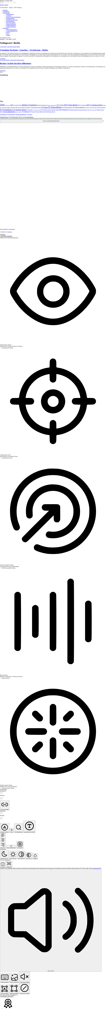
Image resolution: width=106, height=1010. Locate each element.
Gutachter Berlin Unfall (16, 107)
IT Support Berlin (101, 107)
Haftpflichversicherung (11, 20)
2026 (2, 105)
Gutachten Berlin (6, 107)
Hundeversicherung (11, 26)
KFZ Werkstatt (11, 114)
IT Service (29, 114)
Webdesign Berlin (51, 111)
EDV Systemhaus (82, 105)
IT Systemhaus (6, 109)
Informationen (6, 13)
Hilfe (23, 107)
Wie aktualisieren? (97, 868)
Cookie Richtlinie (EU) (12, 31)
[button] (103, 121)
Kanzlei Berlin (55, 109)
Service (8, 32)
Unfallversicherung (11, 25)
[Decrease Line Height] (1, 818)
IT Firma (44, 107)
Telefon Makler (39, 111)
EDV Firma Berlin (70, 105)
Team (7, 33)
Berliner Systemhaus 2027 (51, 105)
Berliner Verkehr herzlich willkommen (15, 63)
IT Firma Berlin (55, 107)
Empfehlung (6, 11)
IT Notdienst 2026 (88, 107)
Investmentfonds (10, 21)
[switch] (6, 348)
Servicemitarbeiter (9, 112)
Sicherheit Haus (4, 117)
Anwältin (16, 105)
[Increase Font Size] (1, 793)
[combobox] (51, 120)
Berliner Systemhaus (29, 105)
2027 (12, 105)
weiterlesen (3, 58)
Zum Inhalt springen (5, 995)
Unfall (44, 111)
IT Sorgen (94, 107)
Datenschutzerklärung (11, 29)
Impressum (5, 28)
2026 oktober (7, 105)
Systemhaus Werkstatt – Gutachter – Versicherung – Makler (24, 50)
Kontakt (8, 35)
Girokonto (8, 15)
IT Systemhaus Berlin (19, 110)
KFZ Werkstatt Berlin (73, 109)
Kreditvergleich (10, 14)
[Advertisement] (46, 88)
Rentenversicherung (11, 24)
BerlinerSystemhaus (42, 105)
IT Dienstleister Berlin (35, 107)
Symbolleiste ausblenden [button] (6, 236)
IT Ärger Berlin (44, 109)
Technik (33, 111)
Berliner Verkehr (4, 5)
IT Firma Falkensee (79, 107)
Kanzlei (50, 109)
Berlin (20, 105)
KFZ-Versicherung (10, 22)
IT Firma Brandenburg (67, 107)
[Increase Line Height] (1, 813)
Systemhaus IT (26, 111)
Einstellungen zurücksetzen (7, 996)
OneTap (10, 232)
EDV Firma (60, 105)
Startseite (5, 10)
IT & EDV (27, 107)
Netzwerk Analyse (82, 109)
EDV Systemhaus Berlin (94, 105)
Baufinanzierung (10, 18)
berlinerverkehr (16, 46)
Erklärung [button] (3, 234)
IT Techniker (30, 109)
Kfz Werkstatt (63, 110)
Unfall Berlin (3, 114)
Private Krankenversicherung (13, 17)
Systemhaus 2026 (19, 111)
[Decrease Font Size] (1, 798)
